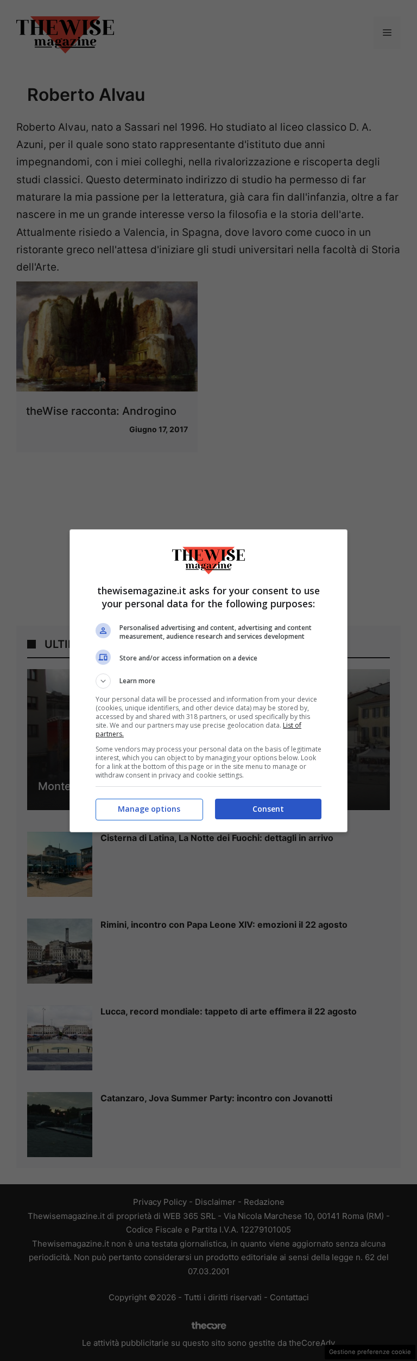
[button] (208, 681)
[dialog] (209, 680)
